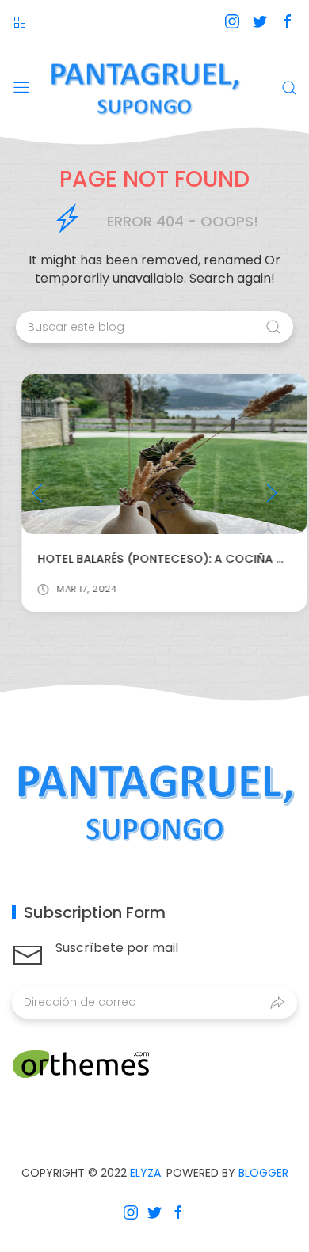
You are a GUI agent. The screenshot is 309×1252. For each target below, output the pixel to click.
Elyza (145, 1173)
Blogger (263, 1173)
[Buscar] (289, 88)
